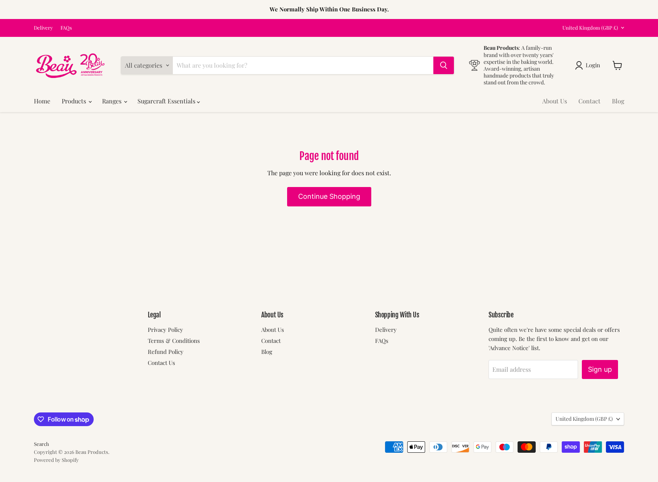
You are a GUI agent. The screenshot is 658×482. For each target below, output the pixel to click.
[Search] (443, 65)
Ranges (112, 101)
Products (75, 101)
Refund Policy (166, 351)
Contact (589, 101)
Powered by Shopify (56, 460)
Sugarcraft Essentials (167, 101)
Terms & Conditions (174, 340)
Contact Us (161, 362)
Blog (618, 101)
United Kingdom (590, 27)
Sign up (600, 369)
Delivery (43, 28)
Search (41, 444)
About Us (554, 101)
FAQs (66, 28)
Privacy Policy (165, 329)
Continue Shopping (329, 196)
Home (42, 101)
